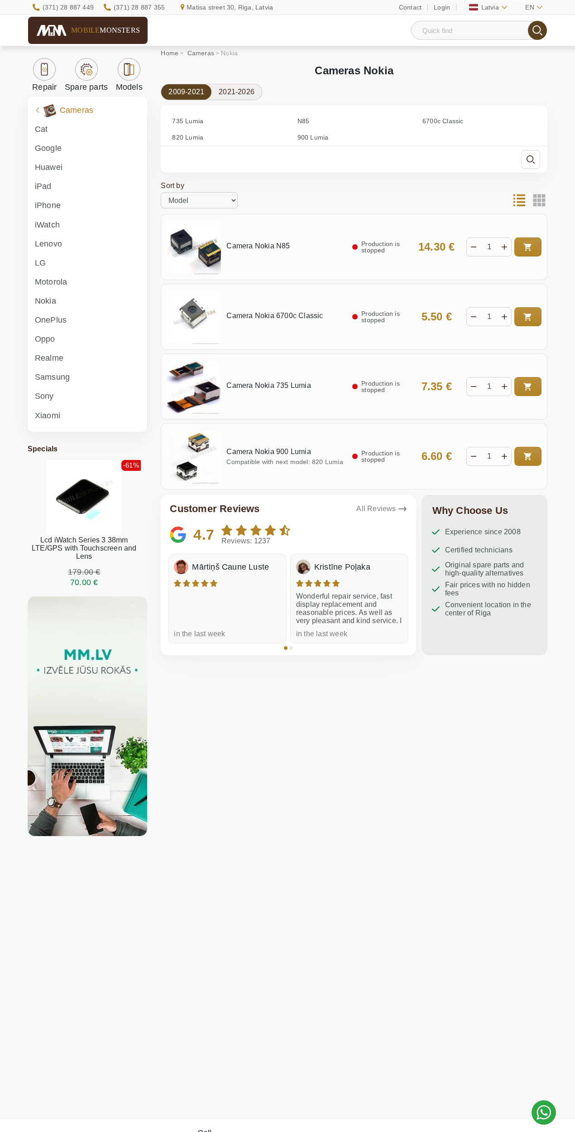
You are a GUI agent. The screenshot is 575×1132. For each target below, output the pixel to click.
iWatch (47, 224)
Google (48, 148)
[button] (286, 648)
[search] (537, 30)
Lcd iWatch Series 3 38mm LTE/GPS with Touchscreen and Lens (84, 548)
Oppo (45, 338)
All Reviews (376, 509)
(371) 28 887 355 (139, 7)
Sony (44, 396)
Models (129, 87)
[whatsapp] (544, 1112)
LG (40, 262)
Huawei (48, 167)
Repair (44, 87)
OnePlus (51, 319)
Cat (41, 129)
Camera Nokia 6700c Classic (274, 315)
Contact (410, 7)
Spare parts (86, 87)
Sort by (172, 185)
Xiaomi (47, 415)
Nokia (45, 300)
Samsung (52, 377)
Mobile (105, 30)
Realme (49, 358)
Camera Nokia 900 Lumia (268, 451)
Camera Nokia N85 (258, 246)
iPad (43, 186)
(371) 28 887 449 (68, 7)
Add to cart (527, 246)
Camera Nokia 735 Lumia (268, 385)
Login (442, 7)
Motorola (51, 281)
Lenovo (48, 243)
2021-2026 (236, 92)
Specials (43, 449)
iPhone (48, 205)
